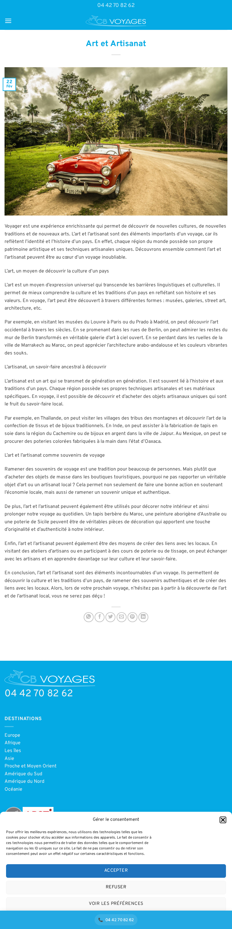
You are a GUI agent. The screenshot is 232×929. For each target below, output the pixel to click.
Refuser (116, 887)
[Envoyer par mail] (122, 617)
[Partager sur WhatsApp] (89, 617)
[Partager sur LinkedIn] (143, 617)
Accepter (116, 871)
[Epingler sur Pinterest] (132, 617)
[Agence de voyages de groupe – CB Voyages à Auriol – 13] (116, 20)
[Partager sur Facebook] (100, 617)
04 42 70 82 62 (116, 5)
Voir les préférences (116, 904)
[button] (223, 820)
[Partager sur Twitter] (110, 617)
